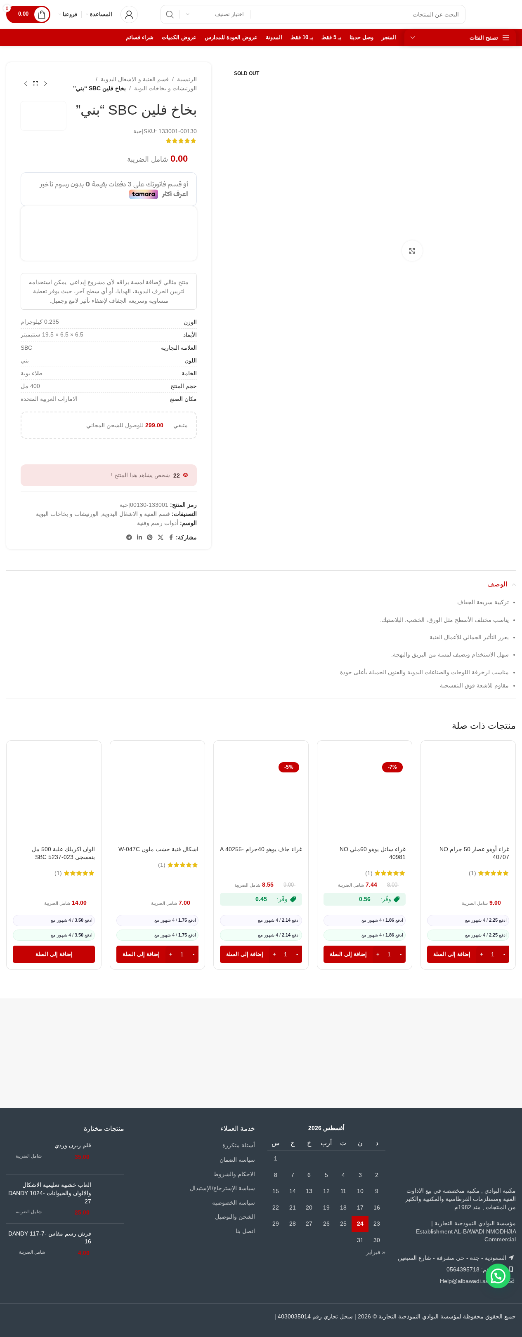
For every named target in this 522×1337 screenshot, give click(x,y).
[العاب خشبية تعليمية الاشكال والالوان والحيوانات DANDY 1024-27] (110, 1199)
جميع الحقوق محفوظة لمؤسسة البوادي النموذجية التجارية (447, 1316)
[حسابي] (129, 14)
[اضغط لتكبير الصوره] (412, 250)
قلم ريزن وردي (72, 1145)
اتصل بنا (245, 1231)
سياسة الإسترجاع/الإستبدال (222, 1188)
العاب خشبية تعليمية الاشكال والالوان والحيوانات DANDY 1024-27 (49, 1193)
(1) (472, 873)
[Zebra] (303, 1033)
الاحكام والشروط (234, 1174)
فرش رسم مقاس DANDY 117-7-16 (49, 1237)
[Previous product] (45, 84)
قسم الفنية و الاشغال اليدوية (135, 79)
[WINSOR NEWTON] (218, 1033)
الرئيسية (187, 79)
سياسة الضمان (237, 1159)
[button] (468, 954)
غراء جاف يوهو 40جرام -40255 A (261, 849)
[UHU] (48, 1033)
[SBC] (388, 1033)
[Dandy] (473, 1033)
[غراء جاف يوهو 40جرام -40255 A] (261, 800)
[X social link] (160, 537)
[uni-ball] (133, 1033)
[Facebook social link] (171, 537)
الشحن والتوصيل (235, 1216)
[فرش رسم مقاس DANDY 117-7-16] (110, 1243)
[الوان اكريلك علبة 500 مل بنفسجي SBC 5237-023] (54, 800)
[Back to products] (35, 84)
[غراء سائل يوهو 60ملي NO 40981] (365, 800)
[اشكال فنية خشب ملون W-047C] (157, 800)
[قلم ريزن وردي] (110, 1155)
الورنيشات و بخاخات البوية (165, 88)
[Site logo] (499, 14)
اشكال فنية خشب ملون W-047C (158, 849)
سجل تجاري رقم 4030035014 (315, 1316)
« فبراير (375, 1252)
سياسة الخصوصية (233, 1202)
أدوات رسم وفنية (157, 523)
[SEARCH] (170, 14)
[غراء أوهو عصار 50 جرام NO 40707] (468, 800)
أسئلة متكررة (238, 1145)
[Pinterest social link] (149, 537)
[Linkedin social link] (139, 537)
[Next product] (26, 84)
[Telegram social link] (129, 537)
